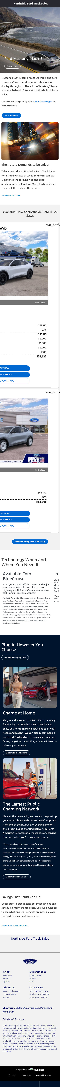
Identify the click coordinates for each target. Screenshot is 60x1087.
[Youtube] (34, 944)
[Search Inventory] (56, 3)
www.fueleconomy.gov (42, 101)
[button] (4, 3)
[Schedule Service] (9, 1083)
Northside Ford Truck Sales (31, 3)
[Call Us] (49, 1083)
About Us (9, 987)
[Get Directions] (29, 1083)
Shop (6, 971)
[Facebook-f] (26, 944)
